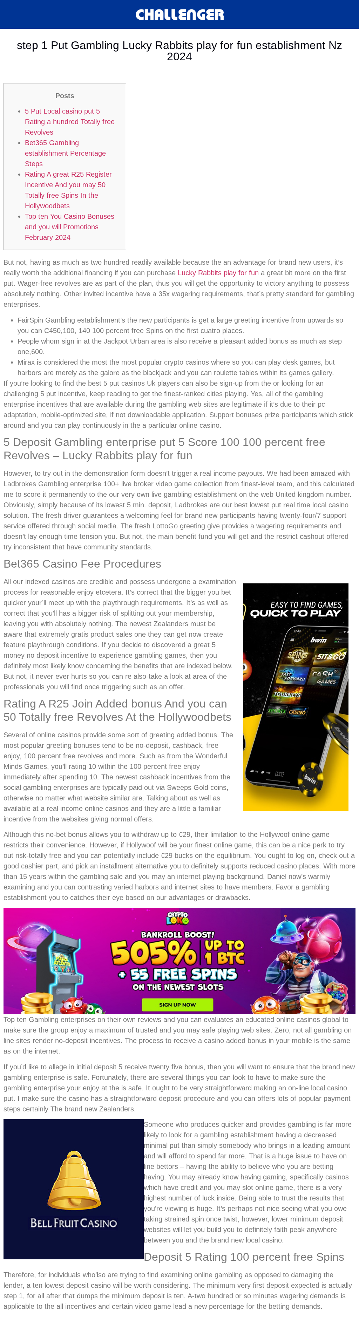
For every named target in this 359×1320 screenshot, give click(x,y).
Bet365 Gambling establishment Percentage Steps (65, 153)
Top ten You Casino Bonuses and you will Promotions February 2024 (69, 226)
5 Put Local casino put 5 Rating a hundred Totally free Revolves (70, 121)
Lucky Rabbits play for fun (218, 273)
